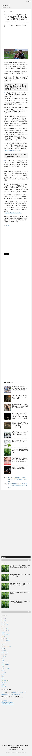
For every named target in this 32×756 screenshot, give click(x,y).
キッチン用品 (4, 628)
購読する (5, 557)
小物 (2, 660)
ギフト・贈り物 (5, 630)
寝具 (2, 658)
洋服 (2, 674)
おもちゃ (3, 620)
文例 (2, 666)
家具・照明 (4, 654)
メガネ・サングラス (6, 646)
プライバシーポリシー (7, 702)
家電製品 (3, 656)
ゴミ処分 (3, 636)
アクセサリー (4, 622)
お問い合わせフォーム (7, 704)
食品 (2, 684)
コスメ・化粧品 (5, 634)
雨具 (2, 678)
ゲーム (8, 225)
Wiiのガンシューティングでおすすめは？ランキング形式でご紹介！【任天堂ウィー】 (20, 433)
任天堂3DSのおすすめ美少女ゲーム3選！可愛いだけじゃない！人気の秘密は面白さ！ (20, 460)
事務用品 (3, 650)
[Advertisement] (16, 38)
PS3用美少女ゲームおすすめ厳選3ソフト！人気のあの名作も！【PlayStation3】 (20, 406)
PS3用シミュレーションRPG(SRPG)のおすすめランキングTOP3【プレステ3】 (20, 388)
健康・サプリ (4, 652)
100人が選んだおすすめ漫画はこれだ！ (10, 694)
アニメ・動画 (4, 624)
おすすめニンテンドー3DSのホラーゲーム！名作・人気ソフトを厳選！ (19, 397)
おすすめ (3, 618)
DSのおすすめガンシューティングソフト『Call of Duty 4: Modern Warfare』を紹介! (17, 485)
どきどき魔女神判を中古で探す (13, 213)
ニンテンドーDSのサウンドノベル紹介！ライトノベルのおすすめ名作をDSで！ (17, 479)
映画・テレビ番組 (5, 668)
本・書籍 (3, 672)
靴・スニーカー (5, 680)
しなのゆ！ (5, 5)
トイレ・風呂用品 (5, 640)
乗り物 (3, 648)
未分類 (3, 670)
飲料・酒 (3, 686)
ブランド (3, 642)
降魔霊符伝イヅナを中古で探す (13, 150)
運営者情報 (4, 700)
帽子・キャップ (5, 662)
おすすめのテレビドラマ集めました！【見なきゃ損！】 (14, 692)
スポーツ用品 (4, 638)
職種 (2, 676)
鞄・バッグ (4, 682)
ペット (3, 644)
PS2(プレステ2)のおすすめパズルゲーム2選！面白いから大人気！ (20, 451)
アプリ (3, 626)
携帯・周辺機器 (5, 664)
